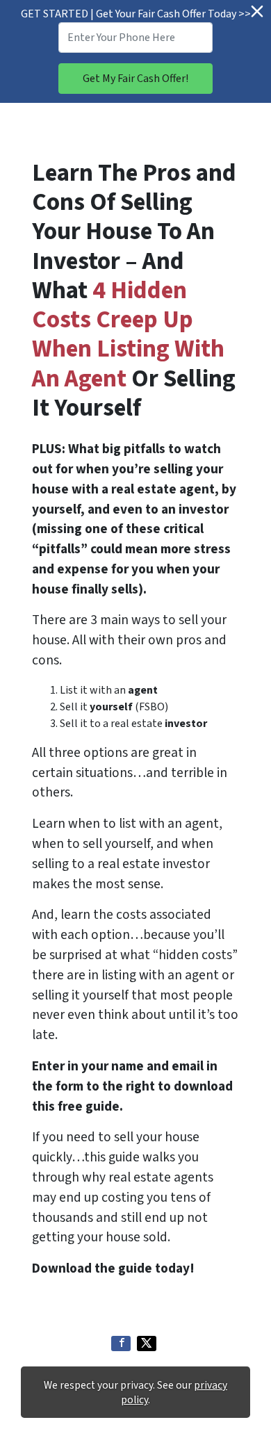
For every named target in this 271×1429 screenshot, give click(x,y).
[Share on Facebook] (121, 1343)
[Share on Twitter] (146, 1343)
